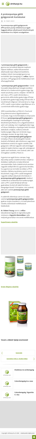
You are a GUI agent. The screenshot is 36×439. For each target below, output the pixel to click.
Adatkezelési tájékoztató (28, 433)
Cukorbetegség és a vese (23, 381)
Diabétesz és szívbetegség (24, 370)
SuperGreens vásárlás (9, 222)
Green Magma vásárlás (10, 287)
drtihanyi (16, 4)
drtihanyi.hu (11, 433)
